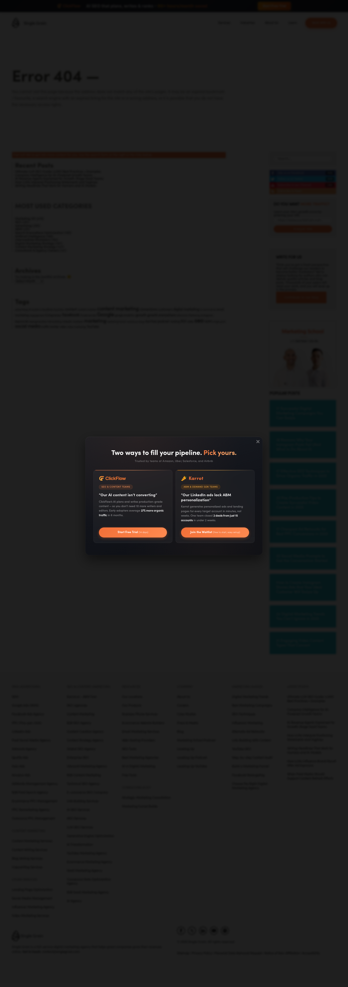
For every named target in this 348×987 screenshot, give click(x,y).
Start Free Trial (133, 532)
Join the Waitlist (215, 532)
